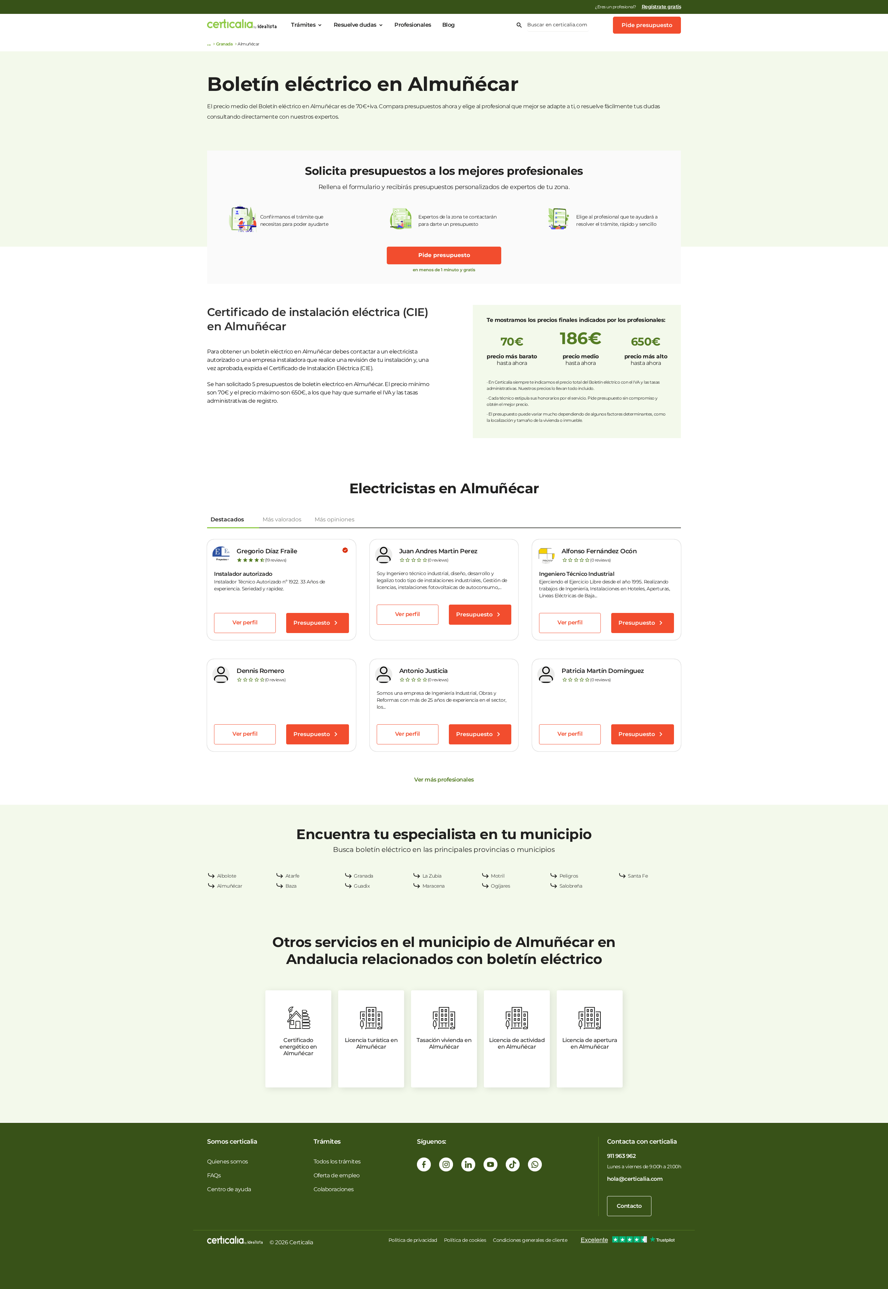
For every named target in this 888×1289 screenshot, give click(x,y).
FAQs (214, 1175)
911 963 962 (621, 1156)
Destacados (227, 519)
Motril (497, 876)
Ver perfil (244, 622)
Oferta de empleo (337, 1175)
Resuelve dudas (355, 25)
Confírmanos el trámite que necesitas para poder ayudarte (294, 220)
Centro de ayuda (229, 1189)
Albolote (226, 876)
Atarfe (292, 876)
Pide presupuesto (647, 25)
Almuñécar (229, 886)
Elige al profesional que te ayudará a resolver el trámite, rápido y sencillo (617, 220)
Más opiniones (335, 519)
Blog (448, 25)
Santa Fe (638, 876)
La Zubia (432, 876)
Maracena (433, 886)
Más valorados (282, 519)
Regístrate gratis (661, 6)
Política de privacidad (412, 1240)
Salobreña (571, 886)
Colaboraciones (334, 1189)
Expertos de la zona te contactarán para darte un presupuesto (457, 220)
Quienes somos (227, 1161)
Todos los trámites (337, 1161)
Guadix (361, 886)
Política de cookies (465, 1240)
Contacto (629, 1206)
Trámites (303, 25)
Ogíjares (500, 886)
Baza (291, 886)
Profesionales (412, 25)
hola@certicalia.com (635, 1179)
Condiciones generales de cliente (530, 1240)
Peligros (569, 876)
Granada (224, 43)
